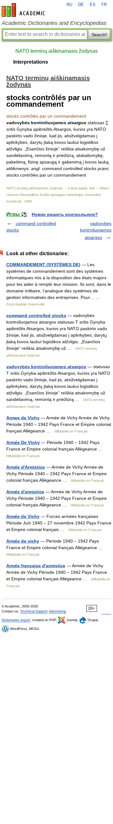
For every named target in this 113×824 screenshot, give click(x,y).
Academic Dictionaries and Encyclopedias (54, 23)
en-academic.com (24, 10)
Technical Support (33, 611)
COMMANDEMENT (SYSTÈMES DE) (43, 264)
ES (92, 4)
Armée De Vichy (23, 442)
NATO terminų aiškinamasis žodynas (56, 51)
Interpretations (30, 62)
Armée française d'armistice (35, 565)
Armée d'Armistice (25, 467)
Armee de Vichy (23, 417)
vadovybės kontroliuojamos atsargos (95, 230)
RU (69, 4)
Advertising (57, 611)
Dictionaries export (16, 620)
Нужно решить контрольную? (65, 214)
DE (81, 4)
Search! (99, 34)
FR (104, 4)
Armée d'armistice (25, 491)
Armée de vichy (22, 541)
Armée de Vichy (23, 516)
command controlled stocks (36, 315)
